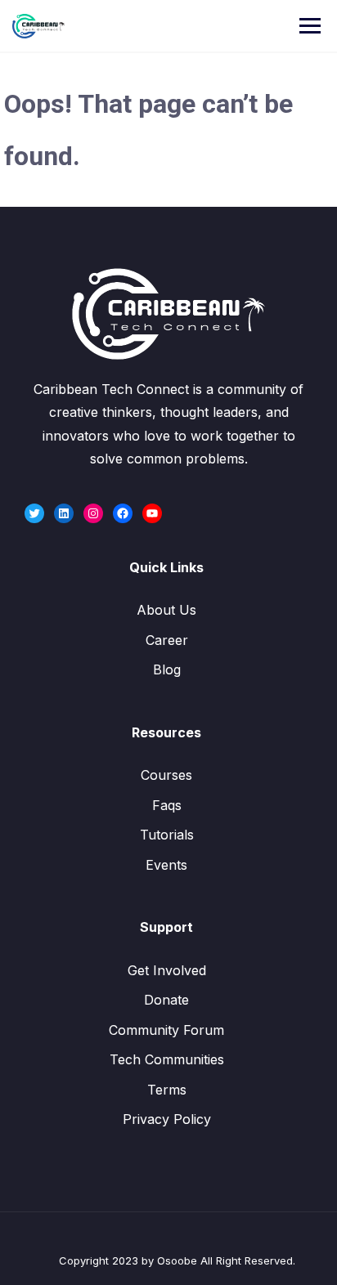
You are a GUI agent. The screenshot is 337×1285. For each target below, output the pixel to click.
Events (166, 865)
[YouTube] (152, 513)
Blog (167, 669)
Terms (166, 1089)
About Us (166, 610)
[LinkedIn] (64, 513)
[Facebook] (123, 513)
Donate (166, 1000)
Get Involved (167, 970)
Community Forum (166, 1030)
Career (167, 640)
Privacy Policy (167, 1119)
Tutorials (167, 834)
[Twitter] (34, 513)
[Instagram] (93, 513)
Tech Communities (167, 1059)
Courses (166, 775)
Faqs (167, 805)
